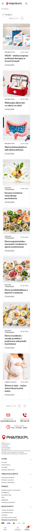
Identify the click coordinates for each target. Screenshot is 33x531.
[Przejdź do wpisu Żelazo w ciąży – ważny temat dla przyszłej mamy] (16, 367)
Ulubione (4, 515)
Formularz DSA (6, 495)
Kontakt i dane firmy (8, 470)
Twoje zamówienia (7, 510)
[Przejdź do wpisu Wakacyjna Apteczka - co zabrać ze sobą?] (16, 84)
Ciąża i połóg (10, 382)
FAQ (2, 497)
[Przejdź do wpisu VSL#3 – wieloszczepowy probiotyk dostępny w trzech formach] (16, 37)
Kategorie (8, 14)
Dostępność (5, 492)
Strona (11, 18)
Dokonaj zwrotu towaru (9, 517)
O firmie (4, 462)
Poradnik (4, 467)
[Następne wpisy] (19, 406)
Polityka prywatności (8, 502)
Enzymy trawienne (9, 188)
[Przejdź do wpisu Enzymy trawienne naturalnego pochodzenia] (16, 173)
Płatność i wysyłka (7, 480)
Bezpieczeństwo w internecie (10, 490)
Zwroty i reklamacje (7, 482)
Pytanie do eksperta (7, 477)
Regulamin (4, 500)
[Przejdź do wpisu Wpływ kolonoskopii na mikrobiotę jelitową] (16, 128)
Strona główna (5, 8)
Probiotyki (10, 52)
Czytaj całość (9, 65)
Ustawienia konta (7, 512)
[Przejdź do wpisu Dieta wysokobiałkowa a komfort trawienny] (16, 270)
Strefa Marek (5, 465)
